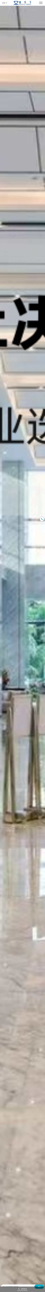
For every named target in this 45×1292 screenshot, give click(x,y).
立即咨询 (24, 1289)
